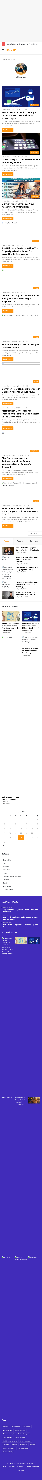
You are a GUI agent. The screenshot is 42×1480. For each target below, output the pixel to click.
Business (6, 866)
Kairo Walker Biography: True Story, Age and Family (27, 568)
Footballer (6, 1444)
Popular (7, 541)
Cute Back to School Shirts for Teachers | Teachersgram (30, 650)
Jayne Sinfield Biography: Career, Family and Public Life (27, 549)
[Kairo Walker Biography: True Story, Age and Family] (8, 573)
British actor (26, 1426)
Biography (6, 1426)
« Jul (3, 845)
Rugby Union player (9, 1448)
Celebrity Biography (9, 1434)
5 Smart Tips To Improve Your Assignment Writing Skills (18, 205)
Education (6, 870)
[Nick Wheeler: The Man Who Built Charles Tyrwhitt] (11, 715)
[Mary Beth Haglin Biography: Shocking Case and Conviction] (8, 560)
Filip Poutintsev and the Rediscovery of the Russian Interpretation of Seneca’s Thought (16, 462)
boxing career (16, 1426)
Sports (5, 883)
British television (20, 1430)
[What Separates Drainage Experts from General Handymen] (8, 1016)
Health (5, 873)
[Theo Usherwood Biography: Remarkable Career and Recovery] (8, 585)
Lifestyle (6, 880)
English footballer (20, 1437)
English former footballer (10, 1441)
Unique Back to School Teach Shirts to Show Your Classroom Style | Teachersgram (10, 627)
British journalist (7, 1430)
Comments (34, 541)
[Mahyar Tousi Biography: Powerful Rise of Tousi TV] (8, 595)
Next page (33, 533)
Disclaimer (21, 1470)
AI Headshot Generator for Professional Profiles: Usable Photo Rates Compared (21, 413)
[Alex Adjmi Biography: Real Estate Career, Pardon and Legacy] (8, 1259)
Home (5, 59)
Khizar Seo (21, 77)
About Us (12, 1467)
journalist (14, 1444)
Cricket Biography (23, 1434)
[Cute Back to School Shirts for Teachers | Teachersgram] (31, 641)
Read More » (7, 130)
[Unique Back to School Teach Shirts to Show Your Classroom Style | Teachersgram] (11, 616)
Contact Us (20, 1467)
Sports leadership (8, 1452)
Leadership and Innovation (12, 876)
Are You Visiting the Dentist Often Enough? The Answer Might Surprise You (20, 298)
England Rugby (7, 1437)
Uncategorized (8, 889)
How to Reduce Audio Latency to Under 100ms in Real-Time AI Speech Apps (19, 115)
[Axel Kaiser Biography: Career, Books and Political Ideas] (34, 1335)
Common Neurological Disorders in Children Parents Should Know (21, 390)
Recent (20, 541)
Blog (4, 863)
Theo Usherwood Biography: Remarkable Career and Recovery (27, 584)
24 (4, 837)
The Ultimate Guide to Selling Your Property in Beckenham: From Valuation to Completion (20, 251)
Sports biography (23, 1448)
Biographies (7, 860)
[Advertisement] (21, 20)
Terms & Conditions (32, 1467)
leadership (23, 1444)
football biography (25, 1441)
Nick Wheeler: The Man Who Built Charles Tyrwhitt (10, 799)
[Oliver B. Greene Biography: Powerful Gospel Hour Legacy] (21, 1335)
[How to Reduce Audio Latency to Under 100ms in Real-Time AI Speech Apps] (31, 616)
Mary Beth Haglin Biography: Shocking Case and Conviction (27, 559)
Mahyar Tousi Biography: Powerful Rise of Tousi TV (25, 593)
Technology (7, 886)
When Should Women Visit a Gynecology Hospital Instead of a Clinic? (20, 511)
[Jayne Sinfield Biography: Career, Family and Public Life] (8, 551)
